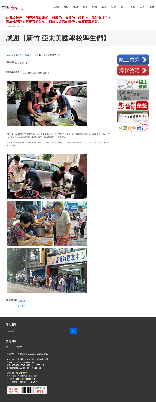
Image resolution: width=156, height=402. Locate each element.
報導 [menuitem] (104, 7)
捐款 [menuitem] (75, 7)
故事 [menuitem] (94, 7)
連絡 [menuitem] (151, 7)
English (19, 347)
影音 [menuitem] (132, 7)
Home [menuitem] (55, 7)
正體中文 (12, 347)
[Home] (13, 7)
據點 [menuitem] (66, 7)
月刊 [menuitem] (123, 7)
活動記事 (22, 301)
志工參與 (22, 305)
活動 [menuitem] (113, 7)
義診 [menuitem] (85, 7)
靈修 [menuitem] (142, 7)
